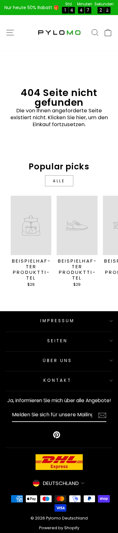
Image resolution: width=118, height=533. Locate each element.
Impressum (57, 321)
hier (81, 117)
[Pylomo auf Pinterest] (56, 434)
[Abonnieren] (102, 415)
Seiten (57, 341)
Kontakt (57, 380)
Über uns (57, 361)
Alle (59, 181)
